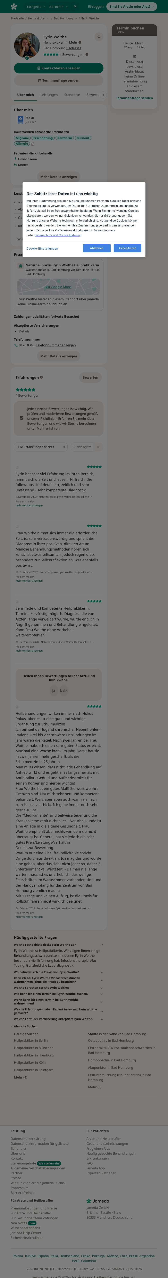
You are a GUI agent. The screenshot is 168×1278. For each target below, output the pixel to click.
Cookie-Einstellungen (42, 248)
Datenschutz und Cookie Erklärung (58, 235)
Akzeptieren (127, 248)
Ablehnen (97, 248)
